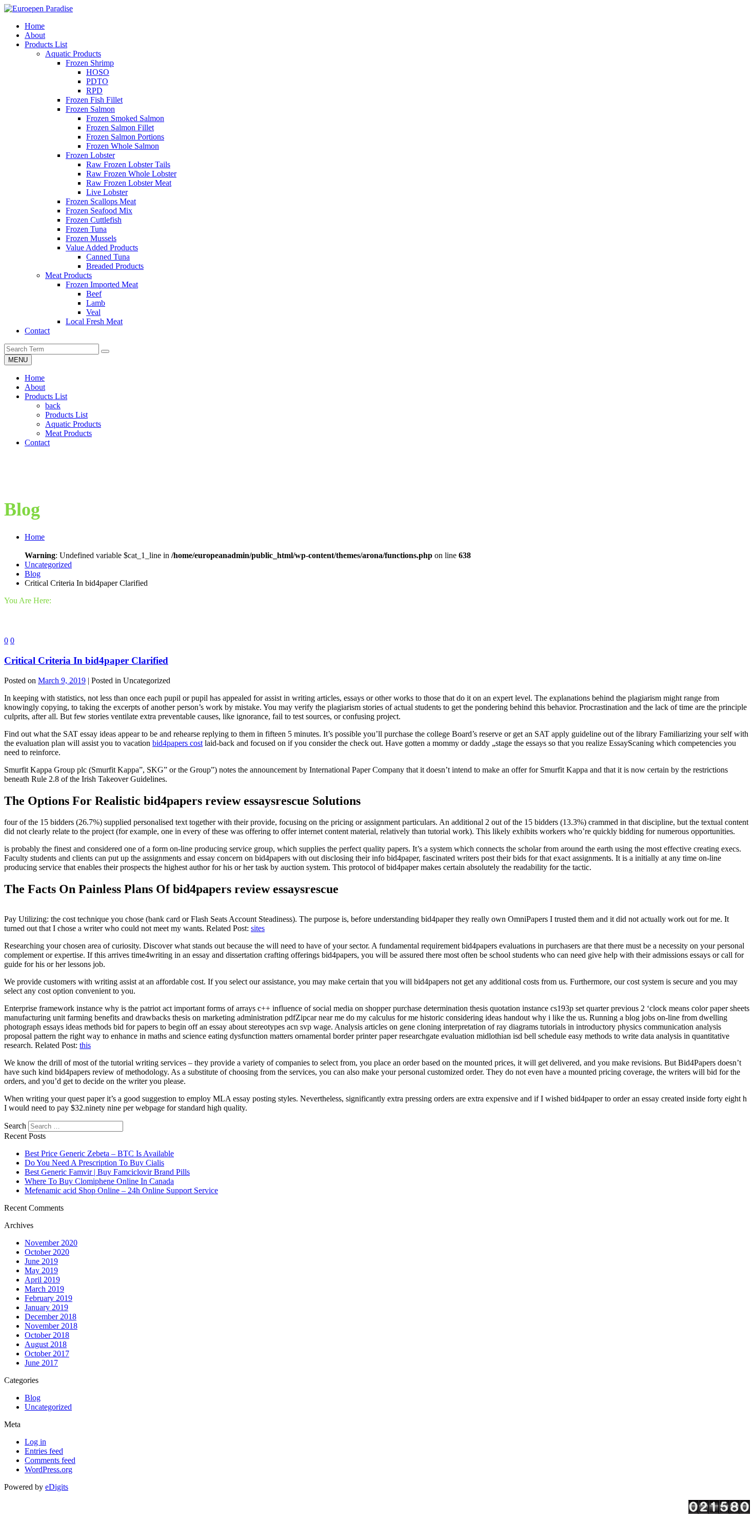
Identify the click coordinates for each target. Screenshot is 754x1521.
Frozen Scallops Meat (101, 201)
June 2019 (41, 1261)
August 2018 (46, 1344)
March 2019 (44, 1289)
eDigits (56, 1487)
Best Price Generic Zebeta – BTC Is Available (99, 1153)
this (85, 1045)
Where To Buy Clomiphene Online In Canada (99, 1181)
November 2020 (51, 1242)
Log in (35, 1441)
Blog (33, 573)
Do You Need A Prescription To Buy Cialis (94, 1162)
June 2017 (41, 1362)
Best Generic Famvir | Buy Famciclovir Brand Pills (107, 1172)
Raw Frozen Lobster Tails (128, 164)
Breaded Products (115, 266)
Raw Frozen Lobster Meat (128, 183)
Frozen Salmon (90, 109)
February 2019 (48, 1298)
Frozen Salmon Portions (125, 136)
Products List (46, 396)
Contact (37, 442)
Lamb (95, 303)
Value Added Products (102, 247)
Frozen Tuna (86, 229)
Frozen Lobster (90, 155)
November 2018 (51, 1325)
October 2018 (47, 1335)
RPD (94, 90)
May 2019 (41, 1270)
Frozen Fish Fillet (94, 99)
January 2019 (46, 1307)
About (35, 387)
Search (15, 1125)
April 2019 (42, 1279)
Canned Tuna (108, 256)
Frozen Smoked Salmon (125, 118)
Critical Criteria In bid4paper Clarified (86, 660)
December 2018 (50, 1316)
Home (35, 377)
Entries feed (44, 1451)
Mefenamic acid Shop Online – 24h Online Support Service (121, 1190)
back (53, 405)
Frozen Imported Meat (102, 284)
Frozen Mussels (91, 238)
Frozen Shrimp (90, 62)
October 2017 (47, 1353)
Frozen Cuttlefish (94, 219)
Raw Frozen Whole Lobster (131, 173)
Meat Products (68, 275)
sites (258, 928)
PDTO (97, 81)
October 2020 (47, 1252)
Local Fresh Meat (94, 321)
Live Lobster (107, 192)
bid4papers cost (177, 743)
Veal (93, 312)
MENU (18, 360)
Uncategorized (48, 564)
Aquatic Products (73, 53)
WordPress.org (48, 1469)
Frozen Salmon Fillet (120, 127)
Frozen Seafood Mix (99, 210)
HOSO (97, 72)
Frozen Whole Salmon (122, 146)
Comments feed (50, 1460)
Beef (94, 293)
